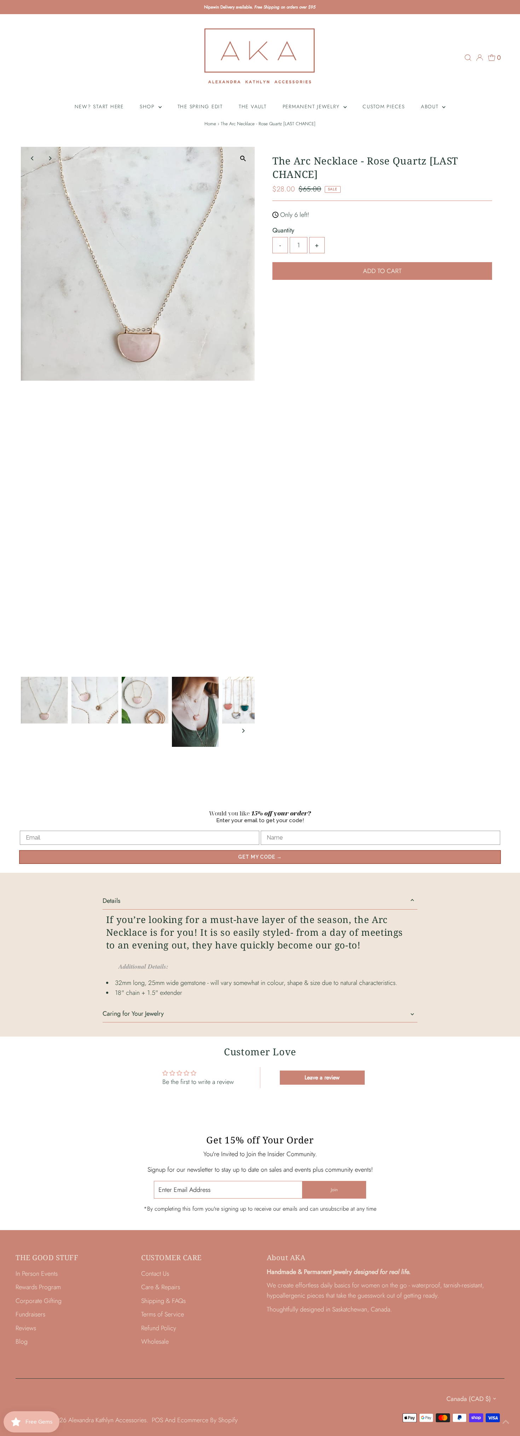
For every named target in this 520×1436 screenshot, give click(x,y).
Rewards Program (38, 1287)
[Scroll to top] (506, 1422)
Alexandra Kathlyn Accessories (107, 1420)
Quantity (283, 230)
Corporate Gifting (39, 1300)
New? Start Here (99, 106)
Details (111, 900)
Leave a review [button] (322, 1077)
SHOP (148, 106)
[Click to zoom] (243, 158)
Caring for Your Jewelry (133, 1013)
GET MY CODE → (260, 857)
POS (157, 1420)
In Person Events (37, 1273)
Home (210, 123)
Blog (22, 1341)
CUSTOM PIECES (384, 106)
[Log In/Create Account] (479, 57)
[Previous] (32, 158)
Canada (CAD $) (468, 1398)
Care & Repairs (160, 1287)
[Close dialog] (513, 653)
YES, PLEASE (449, 741)
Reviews (26, 1328)
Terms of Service (162, 1314)
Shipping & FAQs (163, 1300)
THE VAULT (253, 106)
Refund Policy (158, 1328)
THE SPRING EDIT (200, 106)
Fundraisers (30, 1314)
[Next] (50, 158)
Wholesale (155, 1341)
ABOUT (431, 106)
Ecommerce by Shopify (207, 1420)
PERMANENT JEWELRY (312, 106)
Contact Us (155, 1273)
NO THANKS (449, 760)
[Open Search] (468, 57)
